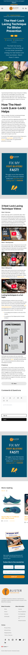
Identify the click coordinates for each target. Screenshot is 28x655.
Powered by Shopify (15, 650)
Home (8, 15)
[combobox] (13, 572)
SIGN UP (14, 577)
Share (15, 383)
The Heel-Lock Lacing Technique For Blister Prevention (14, 16)
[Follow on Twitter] (9, 640)
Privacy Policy (7, 627)
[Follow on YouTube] (20, 640)
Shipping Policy (7, 632)
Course (20, 609)
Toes (16, 35)
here (12, 359)
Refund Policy (7, 630)
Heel (12, 35)
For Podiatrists (21, 614)
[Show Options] (23, 572)
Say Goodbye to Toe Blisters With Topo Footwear (10, 517)
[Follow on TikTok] (24, 640)
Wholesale (6, 616)
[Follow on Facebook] (5, 640)
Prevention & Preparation (15, 15)
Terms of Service (8, 635)
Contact (6, 614)
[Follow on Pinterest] (16, 640)
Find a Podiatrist (22, 611)
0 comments (14, 42)
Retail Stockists (22, 620)
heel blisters (10, 138)
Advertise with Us (21, 617)
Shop (5, 609)
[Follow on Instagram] (13, 640)
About (5, 611)
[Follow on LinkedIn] (5, 643)
